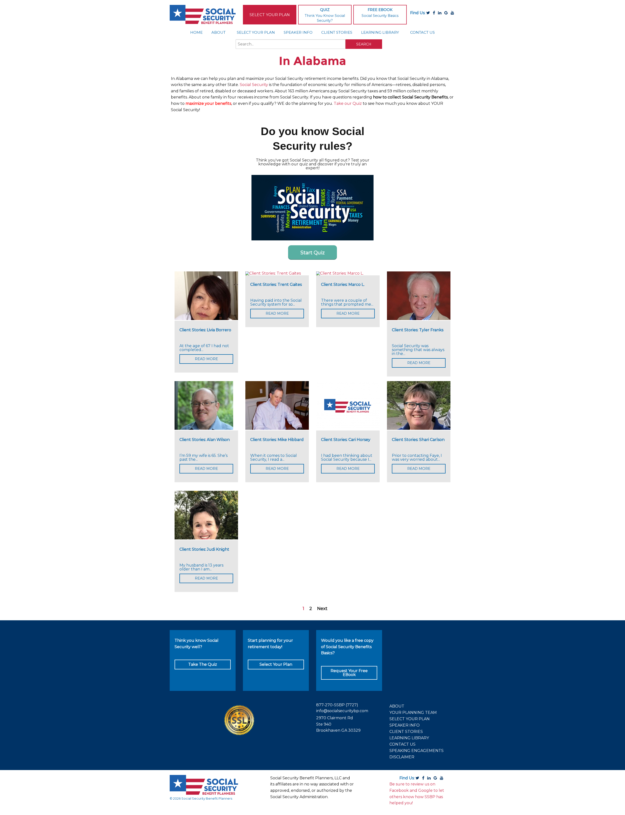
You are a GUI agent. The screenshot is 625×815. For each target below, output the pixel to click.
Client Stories (336, 32)
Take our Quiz (348, 103)
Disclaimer (401, 757)
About (218, 32)
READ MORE (206, 359)
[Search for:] (290, 46)
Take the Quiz (202, 664)
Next (322, 608)
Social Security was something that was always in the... (418, 350)
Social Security (254, 84)
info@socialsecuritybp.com (342, 710)
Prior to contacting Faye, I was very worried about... (417, 457)
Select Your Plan (270, 14)
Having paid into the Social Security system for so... (276, 302)
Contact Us (422, 32)
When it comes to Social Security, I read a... (273, 457)
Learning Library (380, 32)
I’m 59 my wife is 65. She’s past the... (203, 457)
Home (196, 32)
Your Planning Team (413, 712)
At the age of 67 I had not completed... (204, 348)
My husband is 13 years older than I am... (201, 567)
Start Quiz (312, 253)
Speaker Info (298, 32)
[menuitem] (196, 32)
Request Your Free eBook (349, 672)
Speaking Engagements (416, 750)
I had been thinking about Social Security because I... (346, 457)
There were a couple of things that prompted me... (347, 302)
